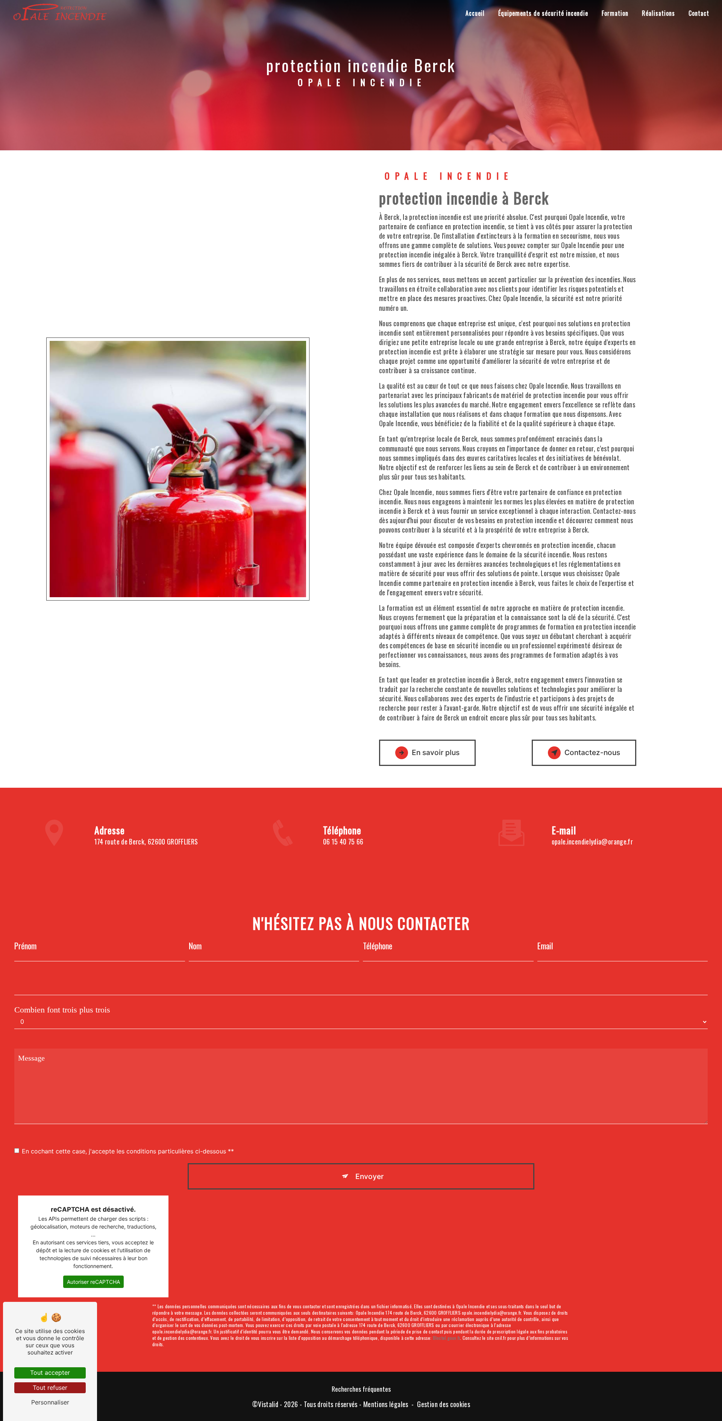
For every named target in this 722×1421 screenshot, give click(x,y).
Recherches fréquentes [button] (361, 1389)
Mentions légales (385, 1404)
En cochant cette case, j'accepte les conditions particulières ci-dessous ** (128, 1151)
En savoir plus (436, 752)
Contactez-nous (592, 752)
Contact (699, 13)
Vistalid (268, 1404)
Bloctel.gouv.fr (446, 1338)
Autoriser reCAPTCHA (93, 1282)
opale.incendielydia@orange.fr (592, 841)
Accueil (475, 13)
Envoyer (369, 1176)
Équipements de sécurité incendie (543, 13)
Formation (615, 13)
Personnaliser (50, 1402)
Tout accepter (50, 1372)
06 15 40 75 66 (343, 841)
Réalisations (658, 13)
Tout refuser (50, 1387)
